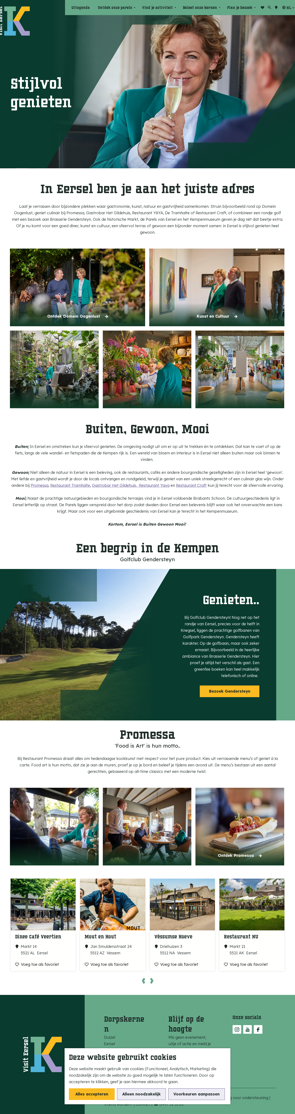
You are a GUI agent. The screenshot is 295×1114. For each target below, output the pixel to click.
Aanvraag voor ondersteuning (241, 1097)
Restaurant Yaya (154, 485)
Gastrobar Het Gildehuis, (115, 485)
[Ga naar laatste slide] (143, 980)
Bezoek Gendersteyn (229, 691)
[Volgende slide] (151, 980)
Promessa (39, 485)
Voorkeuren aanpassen (196, 1094)
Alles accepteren (91, 1094)
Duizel (109, 1037)
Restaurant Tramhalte (70, 485)
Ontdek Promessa (236, 855)
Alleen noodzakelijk (141, 1094)
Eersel (109, 1043)
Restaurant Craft (191, 485)
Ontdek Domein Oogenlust (73, 316)
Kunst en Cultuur (213, 316)
